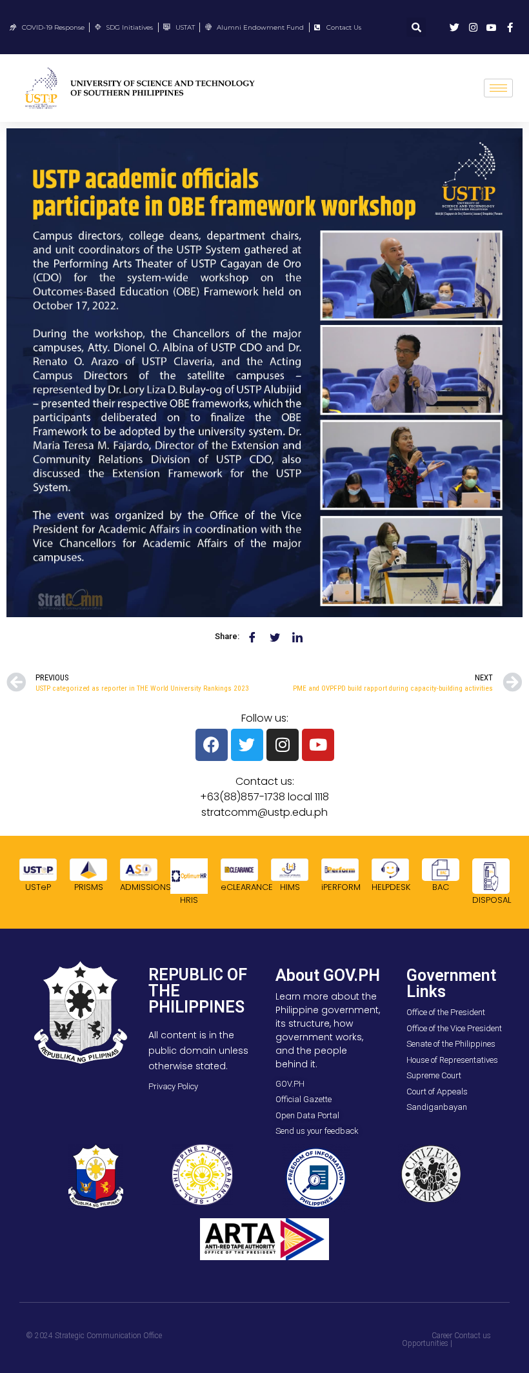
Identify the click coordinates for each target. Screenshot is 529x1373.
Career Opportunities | (427, 1339)
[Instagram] (282, 745)
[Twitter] (247, 745)
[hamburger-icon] (498, 88)
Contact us (472, 1335)
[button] (416, 27)
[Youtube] (318, 745)
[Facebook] (211, 745)
